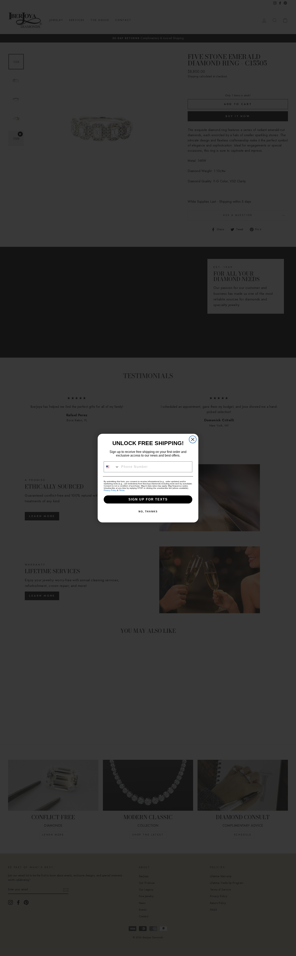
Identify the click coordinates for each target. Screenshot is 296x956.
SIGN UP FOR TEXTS (148, 499)
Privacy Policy (110, 490)
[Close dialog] (192, 439)
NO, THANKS (148, 511)
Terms (121, 490)
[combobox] (111, 467)
